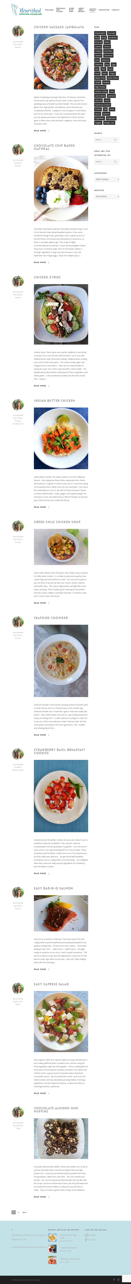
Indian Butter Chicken (54, 401)
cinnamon (108, 55)
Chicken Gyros (47, 277)
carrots (98, 46)
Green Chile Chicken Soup (57, 522)
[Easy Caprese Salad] (61, 1056)
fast (97, 69)
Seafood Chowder (51, 618)
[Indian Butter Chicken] (61, 473)
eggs (114, 64)
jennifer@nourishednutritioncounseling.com (29, 1235)
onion (107, 100)
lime (112, 91)
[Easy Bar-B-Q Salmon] (61, 936)
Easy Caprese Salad (51, 984)
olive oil (98, 100)
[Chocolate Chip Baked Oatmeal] (61, 225)
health (97, 82)
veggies (98, 122)
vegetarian (111, 118)
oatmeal (111, 96)
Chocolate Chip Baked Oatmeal (54, 147)
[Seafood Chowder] (61, 701)
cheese (107, 46)
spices (97, 114)
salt (105, 109)
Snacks (21, 770)
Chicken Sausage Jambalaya (59, 27)
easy (107, 64)
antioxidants (100, 33)
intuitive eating (101, 91)
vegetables (99, 118)
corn (97, 60)
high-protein (100, 87)
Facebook (91, 1239)
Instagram (92, 1235)
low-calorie (100, 96)
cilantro (98, 55)
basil (97, 37)
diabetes (98, 64)
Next (25, 1212)
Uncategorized (18, 424)
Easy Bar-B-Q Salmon (53, 888)
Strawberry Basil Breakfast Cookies (59, 751)
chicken (98, 51)
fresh (97, 73)
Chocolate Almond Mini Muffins (56, 1110)
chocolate (108, 51)
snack (112, 109)
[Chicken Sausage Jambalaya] (61, 94)
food (110, 69)
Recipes (18, 47)
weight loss (109, 122)
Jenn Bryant (17, 42)
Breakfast (17, 163)
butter (107, 42)
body (104, 37)
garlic (104, 73)
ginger (112, 73)
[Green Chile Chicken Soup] (61, 569)
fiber (103, 69)
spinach (106, 114)
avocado (111, 33)
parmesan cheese (102, 105)
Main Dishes (17, 44)
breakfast (113, 37)
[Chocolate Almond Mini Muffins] (61, 1163)
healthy (106, 82)
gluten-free (100, 78)
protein (98, 109)
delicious (105, 60)
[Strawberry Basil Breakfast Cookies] (61, 836)
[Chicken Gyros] (61, 349)
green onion (112, 78)
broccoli (98, 42)
